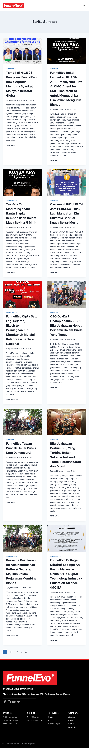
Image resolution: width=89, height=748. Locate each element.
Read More (12, 145)
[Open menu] (84, 5)
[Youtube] (13, 701)
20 (26, 652)
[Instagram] (9, 701)
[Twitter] (18, 701)
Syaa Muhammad (14, 100)
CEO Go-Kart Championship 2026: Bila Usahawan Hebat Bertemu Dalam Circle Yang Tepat (66, 325)
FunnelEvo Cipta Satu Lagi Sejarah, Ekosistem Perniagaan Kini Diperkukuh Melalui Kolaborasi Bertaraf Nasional (22, 330)
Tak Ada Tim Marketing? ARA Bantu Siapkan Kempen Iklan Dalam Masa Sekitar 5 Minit (21, 213)
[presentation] (22, 51)
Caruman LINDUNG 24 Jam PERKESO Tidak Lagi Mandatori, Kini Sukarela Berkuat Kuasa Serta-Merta (66, 213)
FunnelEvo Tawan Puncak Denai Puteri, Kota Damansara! (21, 448)
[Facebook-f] (4, 701)
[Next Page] (32, 652)
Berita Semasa (11, 69)
